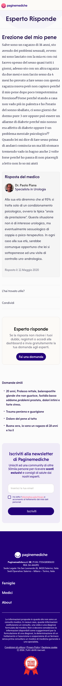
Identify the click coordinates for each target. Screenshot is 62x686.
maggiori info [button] (47, 669)
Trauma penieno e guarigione (25, 411)
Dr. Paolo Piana (26, 185)
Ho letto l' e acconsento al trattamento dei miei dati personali (30, 499)
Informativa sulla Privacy (33, 497)
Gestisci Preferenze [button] (31, 680)
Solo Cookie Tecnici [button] (10, 680)
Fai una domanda (31, 357)
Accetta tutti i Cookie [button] (51, 680)
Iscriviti (31, 511)
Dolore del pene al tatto (21, 418)
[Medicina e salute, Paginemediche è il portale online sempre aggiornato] (13, 5)
